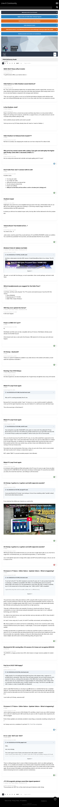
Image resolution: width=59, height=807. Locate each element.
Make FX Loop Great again (12, 386)
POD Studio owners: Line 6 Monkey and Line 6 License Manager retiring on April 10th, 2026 (29, 29)
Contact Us (44, 801)
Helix (6, 137)
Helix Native (8, 737)
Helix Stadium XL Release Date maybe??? (18, 136)
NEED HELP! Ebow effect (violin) (14, 69)
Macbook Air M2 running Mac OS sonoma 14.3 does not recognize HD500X (29, 647)
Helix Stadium (8, 85)
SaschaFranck (23, 392)
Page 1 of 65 (27, 63)
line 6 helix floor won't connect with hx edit (18, 170)
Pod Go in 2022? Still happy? (13, 665)
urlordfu (22, 254)
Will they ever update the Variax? (15, 308)
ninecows (22, 577)
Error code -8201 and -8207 (13, 736)
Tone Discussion (9, 70)
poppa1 (22, 742)
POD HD (7, 649)
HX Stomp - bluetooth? (11, 352)
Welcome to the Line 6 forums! (29, 12)
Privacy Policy (15, 800)
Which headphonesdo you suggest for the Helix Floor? (22, 286)
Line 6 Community (9, 3)
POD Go (7, 667)
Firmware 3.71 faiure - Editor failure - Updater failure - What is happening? (29, 571)
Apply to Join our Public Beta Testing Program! (29, 16)
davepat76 (22, 489)
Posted (8, 73)
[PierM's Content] (54, 54)
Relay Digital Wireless (10, 372)
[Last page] (21, 63)
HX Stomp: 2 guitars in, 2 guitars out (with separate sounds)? (24, 483)
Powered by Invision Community (29, 804)
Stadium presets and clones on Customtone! (29, 33)
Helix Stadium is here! (29, 25)
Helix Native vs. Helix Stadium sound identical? (19, 84)
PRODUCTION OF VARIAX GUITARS (15, 248)
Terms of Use (8, 800)
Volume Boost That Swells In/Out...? (16, 226)
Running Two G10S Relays (12, 371)
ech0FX (23, 426)
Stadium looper (9, 199)
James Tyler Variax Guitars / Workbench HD (16, 249)
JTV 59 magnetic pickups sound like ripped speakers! (22, 781)
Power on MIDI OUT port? (12, 323)
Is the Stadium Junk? (11, 107)
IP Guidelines (23, 800)
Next (17, 63)
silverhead (23, 672)
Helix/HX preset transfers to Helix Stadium (29, 21)
